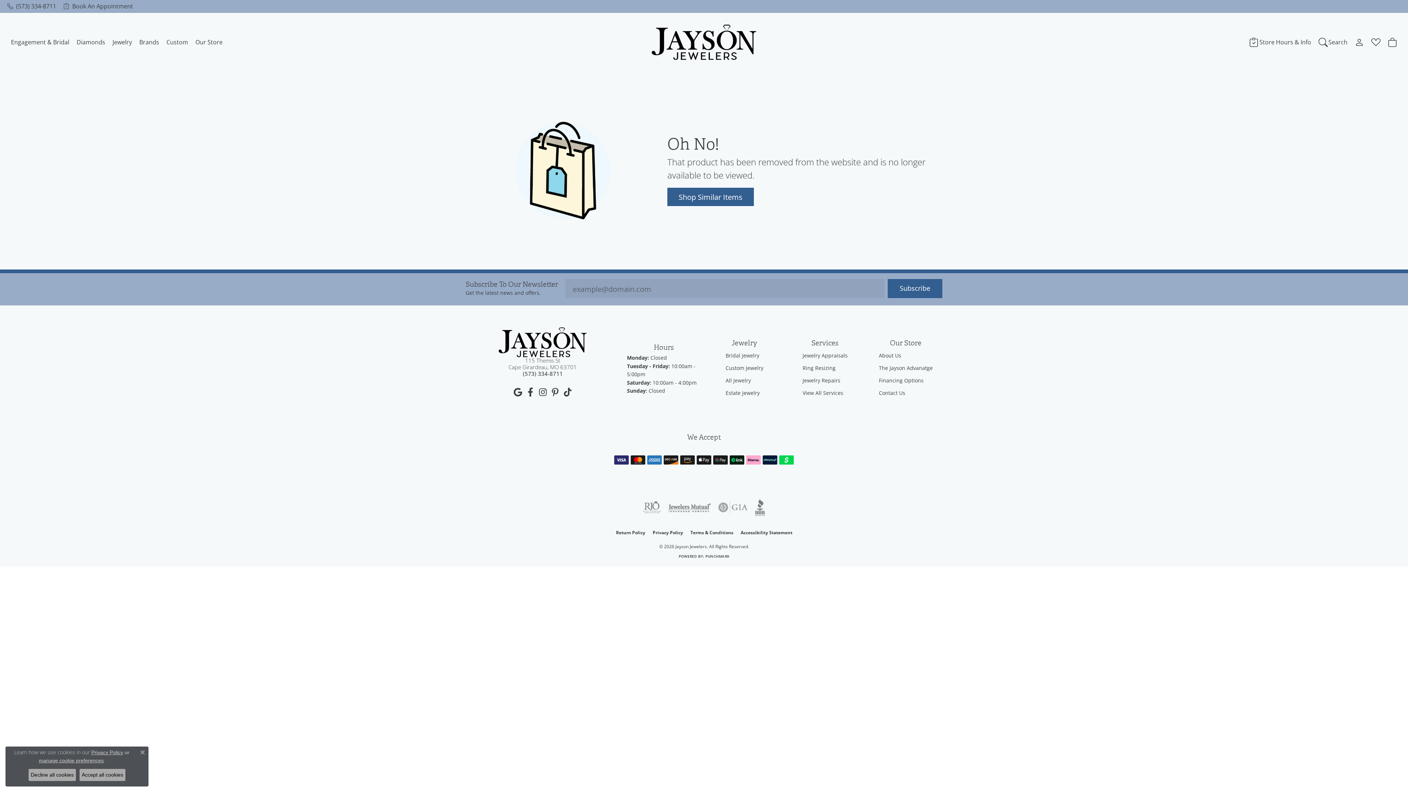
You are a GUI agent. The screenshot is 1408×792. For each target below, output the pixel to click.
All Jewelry (738, 380)
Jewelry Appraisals (825, 355)
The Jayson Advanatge (906, 367)
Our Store (209, 42)
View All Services (823, 392)
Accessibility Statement (766, 532)
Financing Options (901, 380)
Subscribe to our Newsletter (512, 284)
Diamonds (91, 42)
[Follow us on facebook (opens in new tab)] (530, 392)
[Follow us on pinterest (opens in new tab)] (555, 392)
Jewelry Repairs (821, 380)
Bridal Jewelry (742, 355)
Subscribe (915, 288)
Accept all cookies (102, 775)
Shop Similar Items (710, 197)
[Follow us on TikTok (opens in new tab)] (567, 392)
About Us (890, 355)
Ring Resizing (819, 367)
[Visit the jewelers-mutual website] (689, 507)
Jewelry (122, 42)
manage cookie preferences (71, 760)
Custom (177, 42)
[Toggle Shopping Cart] (1392, 42)
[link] (31, 6)
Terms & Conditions (711, 532)
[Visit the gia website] (733, 507)
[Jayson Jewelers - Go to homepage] (543, 342)
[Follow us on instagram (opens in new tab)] (542, 392)
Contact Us (892, 392)
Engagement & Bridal (40, 42)
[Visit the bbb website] (760, 507)
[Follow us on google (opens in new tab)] (517, 392)
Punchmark (717, 556)
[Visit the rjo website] (652, 507)
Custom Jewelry (744, 367)
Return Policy (630, 532)
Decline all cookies (52, 775)
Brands (149, 42)
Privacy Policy (668, 532)
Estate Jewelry (743, 392)
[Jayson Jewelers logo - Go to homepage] (704, 42)
